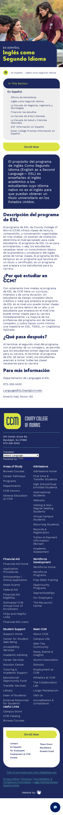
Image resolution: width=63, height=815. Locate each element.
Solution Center (13, 664)
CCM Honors (11, 490)
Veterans (39, 500)
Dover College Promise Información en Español (33, 132)
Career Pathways (14, 476)
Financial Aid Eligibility (11, 596)
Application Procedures (10, 570)
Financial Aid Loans (15, 621)
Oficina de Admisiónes (23, 97)
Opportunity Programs (41, 586)
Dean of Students (14, 695)
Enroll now (31, 146)
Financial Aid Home (15, 563)
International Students (41, 494)
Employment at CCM (43, 671)
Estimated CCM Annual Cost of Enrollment (13, 606)
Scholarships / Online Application (15, 578)
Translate (29, 459)
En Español (17, 72)
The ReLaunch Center (42, 604)
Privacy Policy (11, 779)
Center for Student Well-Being (15, 640)
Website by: (28, 792)
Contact (14, 743)
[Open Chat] (55, 807)
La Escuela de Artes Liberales (28, 116)
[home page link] (5, 72)
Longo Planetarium (45, 690)
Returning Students (46, 524)
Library (7, 690)
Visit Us (38, 695)
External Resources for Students (16, 702)
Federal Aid (10, 589)
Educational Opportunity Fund (15, 679)
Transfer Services (14, 685)
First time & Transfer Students (45, 478)
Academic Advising (15, 654)
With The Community (40, 645)
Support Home (13, 634)
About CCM (40, 634)
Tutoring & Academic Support (15, 671)
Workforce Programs (40, 573)
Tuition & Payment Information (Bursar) (45, 540)
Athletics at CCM (44, 677)
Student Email (47, 751)
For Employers (42, 597)
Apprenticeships (43, 592)
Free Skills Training (45, 580)
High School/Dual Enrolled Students (45, 486)
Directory (26, 779)
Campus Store (12, 711)
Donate (13, 757)
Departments (11, 485)
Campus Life (41, 638)
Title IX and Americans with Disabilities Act (31, 772)
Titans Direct (46, 744)
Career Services (13, 659)
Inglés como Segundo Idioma (40, 72)
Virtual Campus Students (43, 518)
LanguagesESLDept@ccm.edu (22, 390)
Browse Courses (13, 471)
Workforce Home (44, 567)
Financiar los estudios (23, 112)
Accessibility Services (11, 648)
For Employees (17, 750)
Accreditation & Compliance (43, 702)
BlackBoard (45, 748)
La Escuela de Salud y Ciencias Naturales (29, 121)
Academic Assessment (41, 550)
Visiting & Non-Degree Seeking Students (43, 508)
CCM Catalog (11, 716)
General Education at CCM (15, 497)
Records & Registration (41, 531)
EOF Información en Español (27, 126)
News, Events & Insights (43, 653)
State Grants (11, 584)
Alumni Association (45, 659)
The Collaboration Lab (45, 684)
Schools (38, 664)
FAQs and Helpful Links (14, 615)
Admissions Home (45, 471)
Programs (9, 481)
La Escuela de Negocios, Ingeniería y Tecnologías (32, 106)
